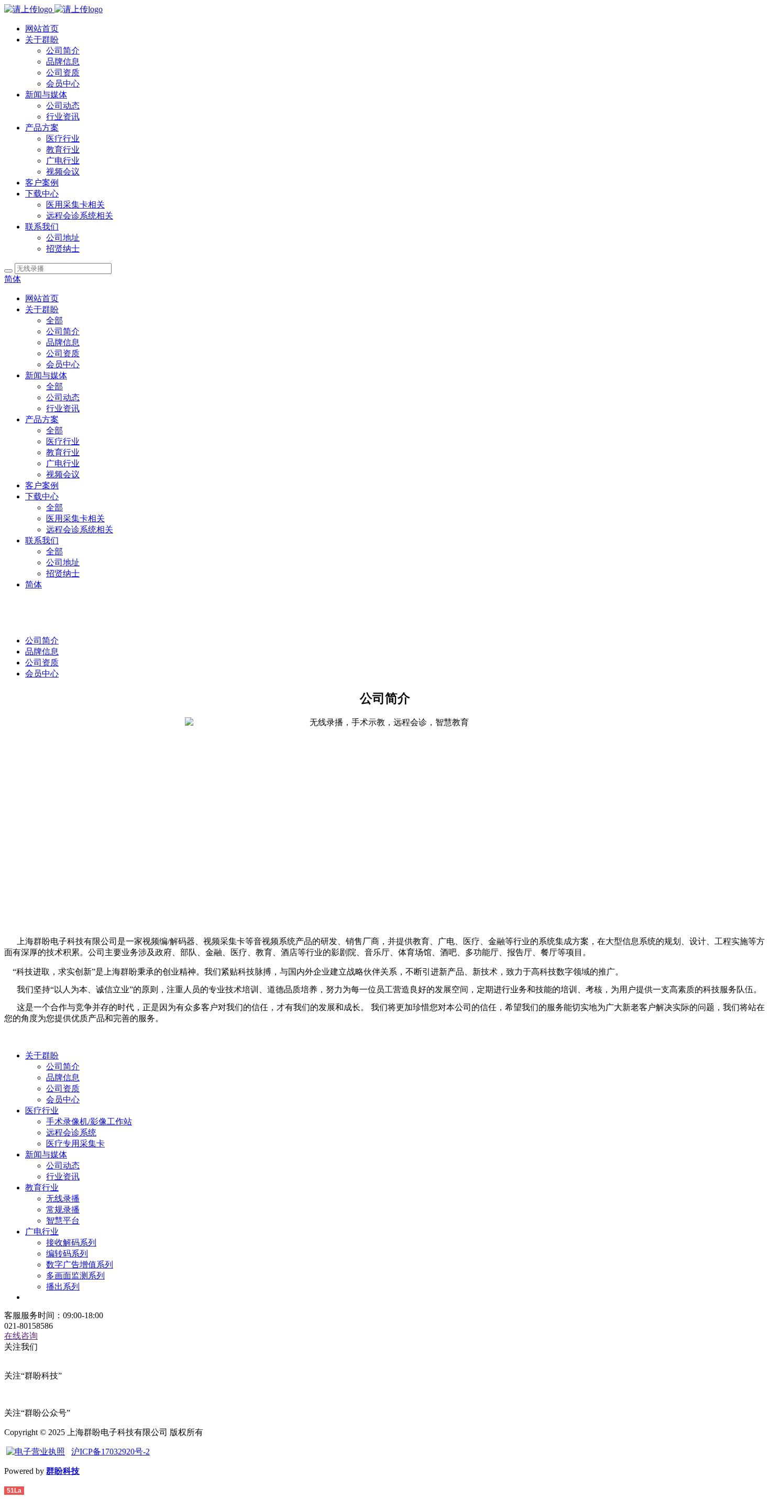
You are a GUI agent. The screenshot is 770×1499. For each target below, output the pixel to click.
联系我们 (42, 226)
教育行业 (63, 149)
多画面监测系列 (75, 1275)
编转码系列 (67, 1253)
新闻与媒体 (46, 94)
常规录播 (63, 1209)
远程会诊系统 (71, 1132)
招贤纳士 (63, 248)
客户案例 (42, 182)
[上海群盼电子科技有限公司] (53, 9)
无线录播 (63, 1198)
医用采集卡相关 (75, 204)
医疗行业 (63, 138)
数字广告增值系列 (79, 1264)
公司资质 (63, 72)
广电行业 (63, 160)
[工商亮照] (35, 1451)
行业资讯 (63, 116)
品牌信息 (63, 61)
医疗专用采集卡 (75, 1143)
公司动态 (63, 105)
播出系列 (63, 1286)
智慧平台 (63, 1220)
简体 (12, 279)
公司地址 (63, 237)
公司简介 (63, 50)
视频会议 (63, 171)
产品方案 (42, 127)
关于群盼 (42, 39)
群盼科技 (63, 1471)
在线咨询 (21, 1335)
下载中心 (42, 193)
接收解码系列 (71, 1242)
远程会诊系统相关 (79, 215)
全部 (54, 320)
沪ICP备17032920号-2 (110, 1451)
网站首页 (42, 28)
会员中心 (63, 83)
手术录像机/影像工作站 (89, 1121)
